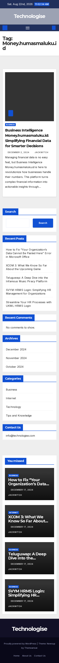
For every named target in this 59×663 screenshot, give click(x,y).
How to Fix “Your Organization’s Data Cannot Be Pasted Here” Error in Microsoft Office (29, 253)
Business (10, 125)
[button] (49, 27)
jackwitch (41, 152)
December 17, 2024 (22, 490)
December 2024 (16, 349)
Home (17, 655)
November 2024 (16, 358)
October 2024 (15, 366)
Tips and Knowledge (19, 415)
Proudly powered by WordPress (20, 643)
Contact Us (40, 655)
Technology (13, 407)
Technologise (29, 16)
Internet (11, 398)
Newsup (51, 643)
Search (10, 211)
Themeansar (30, 648)
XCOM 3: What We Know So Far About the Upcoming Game (28, 521)
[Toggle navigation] (27, 28)
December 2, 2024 (19, 152)
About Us (26, 655)
